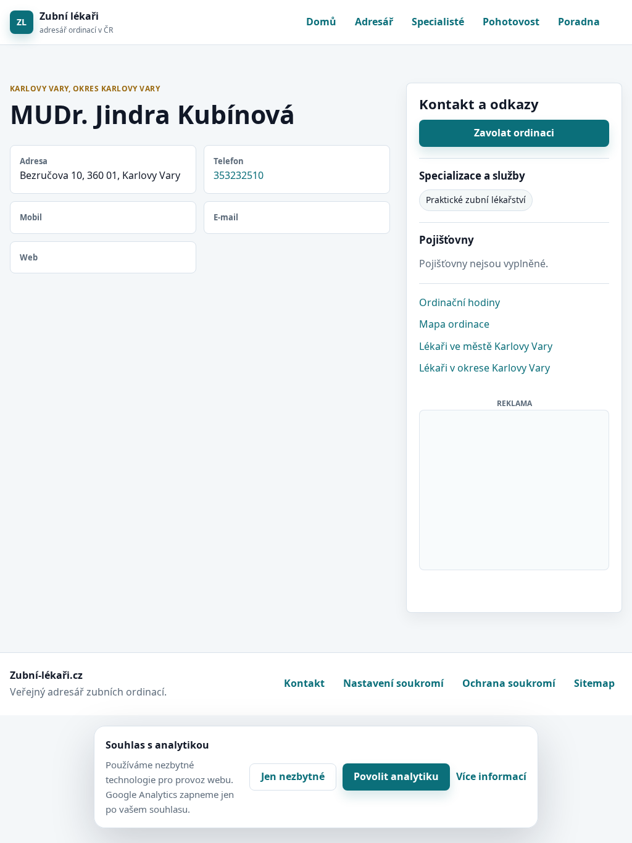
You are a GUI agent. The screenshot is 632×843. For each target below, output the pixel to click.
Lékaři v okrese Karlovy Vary (484, 368)
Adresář (374, 21)
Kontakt (304, 683)
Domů (321, 21)
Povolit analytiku (396, 776)
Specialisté (438, 21)
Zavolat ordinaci (514, 132)
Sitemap (594, 683)
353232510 (239, 175)
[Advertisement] (515, 487)
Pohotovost (511, 21)
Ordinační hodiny (459, 302)
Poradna (579, 21)
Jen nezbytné (293, 776)
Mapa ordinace (454, 324)
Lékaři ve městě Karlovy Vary (485, 346)
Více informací (491, 776)
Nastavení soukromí (393, 683)
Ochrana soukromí (508, 683)
